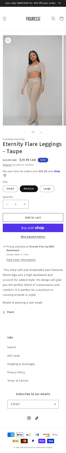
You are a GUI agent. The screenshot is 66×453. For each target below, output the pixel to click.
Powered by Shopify (44, 447)
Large (47, 188)
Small (10, 188)
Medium (29, 188)
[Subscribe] (54, 404)
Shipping (7, 165)
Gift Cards (13, 355)
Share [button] (10, 312)
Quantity (8, 197)
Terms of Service (18, 380)
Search (11, 347)
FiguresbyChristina (27, 447)
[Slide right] (41, 132)
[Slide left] (25, 132)
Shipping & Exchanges (21, 364)
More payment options (33, 236)
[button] (5, 19)
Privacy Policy (16, 372)
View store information (21, 259)
